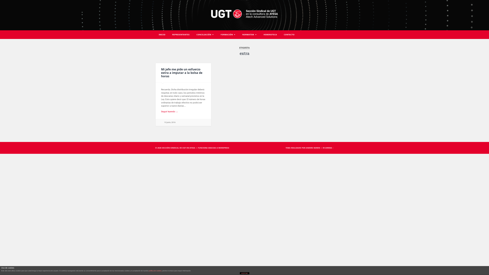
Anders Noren (313, 148)
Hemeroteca (270, 34)
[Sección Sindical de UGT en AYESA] (244, 15)
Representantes (181, 34)
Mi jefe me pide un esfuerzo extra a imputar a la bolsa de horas (181, 72)
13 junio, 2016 (169, 122)
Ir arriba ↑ (328, 148)
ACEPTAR (244, 273)
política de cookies (155, 271)
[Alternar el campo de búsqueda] (329, 34)
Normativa (248, 34)
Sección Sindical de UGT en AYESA (178, 148)
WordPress (223, 148)
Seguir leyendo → (169, 111)
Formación (227, 34)
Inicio (162, 34)
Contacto (289, 34)
